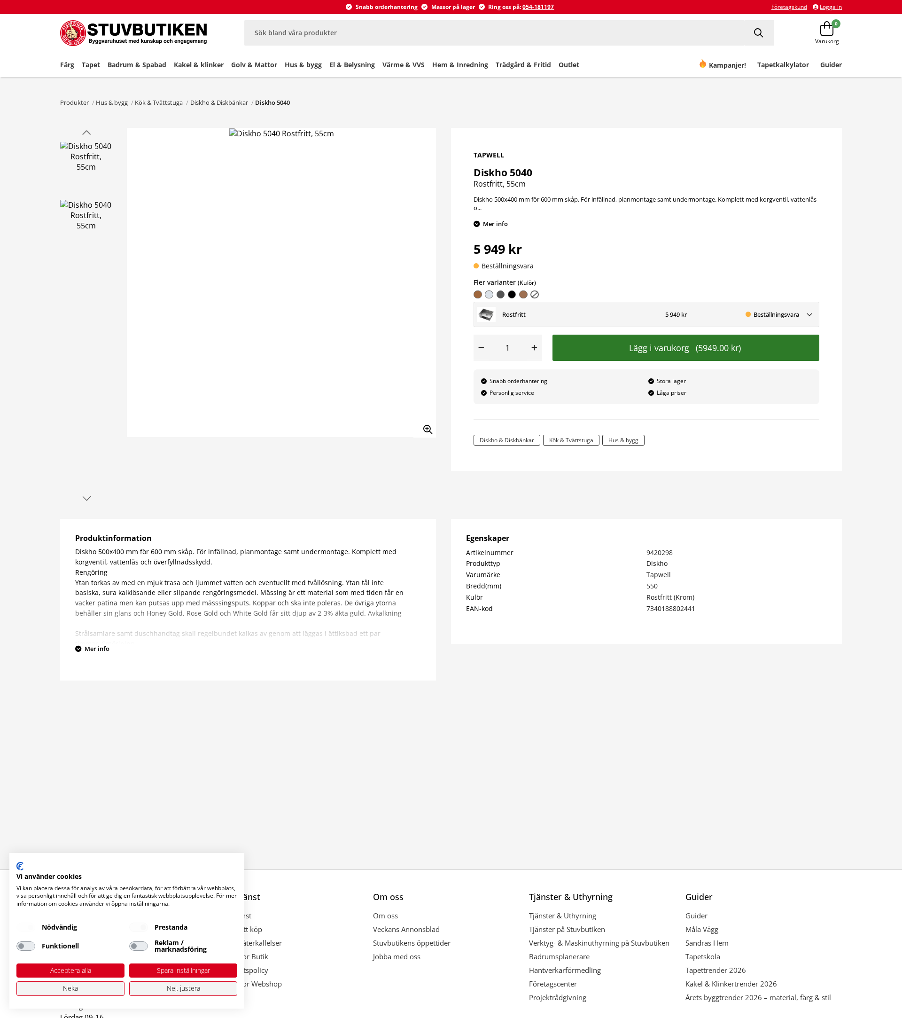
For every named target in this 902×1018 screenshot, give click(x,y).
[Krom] (489, 294)
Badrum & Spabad (137, 64)
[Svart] (512, 294)
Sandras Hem (707, 943)
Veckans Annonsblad (406, 929)
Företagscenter (553, 983)
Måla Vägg (701, 929)
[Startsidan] (133, 33)
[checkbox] (25, 927)
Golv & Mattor (254, 64)
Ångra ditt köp (239, 929)
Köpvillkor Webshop (249, 983)
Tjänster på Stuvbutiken (567, 929)
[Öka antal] (534, 348)
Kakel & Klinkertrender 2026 (731, 983)
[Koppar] (478, 294)
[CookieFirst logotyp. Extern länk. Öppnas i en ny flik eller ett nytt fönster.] (19, 866)
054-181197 (538, 7)
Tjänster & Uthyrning (562, 915)
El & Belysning (352, 64)
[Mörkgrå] (501, 294)
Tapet (91, 64)
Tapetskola (702, 956)
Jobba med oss (396, 956)
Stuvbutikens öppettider (412, 943)
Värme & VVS (403, 64)
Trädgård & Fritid (523, 64)
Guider (696, 915)
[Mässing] (523, 294)
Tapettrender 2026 (715, 970)
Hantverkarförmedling (565, 970)
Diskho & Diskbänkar (219, 102)
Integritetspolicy (242, 970)
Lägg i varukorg (685, 347)
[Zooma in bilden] (424, 426)
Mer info (495, 223)
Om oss (385, 915)
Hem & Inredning (460, 64)
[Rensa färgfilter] (534, 294)
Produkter (74, 102)
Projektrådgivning (557, 997)
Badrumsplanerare (559, 956)
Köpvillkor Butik (242, 956)
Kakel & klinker (199, 64)
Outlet (569, 64)
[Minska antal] (481, 348)
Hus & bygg (303, 64)
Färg (67, 64)
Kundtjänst (234, 915)
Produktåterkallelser (249, 943)
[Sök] (759, 32)
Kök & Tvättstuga (159, 102)
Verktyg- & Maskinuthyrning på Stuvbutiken (599, 943)
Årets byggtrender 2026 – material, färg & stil (758, 997)
